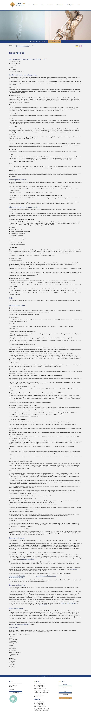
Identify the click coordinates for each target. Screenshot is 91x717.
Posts (79, 5)
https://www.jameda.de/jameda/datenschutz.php (20, 624)
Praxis (34, 5)
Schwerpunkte (59, 5)
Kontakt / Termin (70, 5)
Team (42, 5)
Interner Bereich (65, 694)
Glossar (65, 691)
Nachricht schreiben (16, 692)
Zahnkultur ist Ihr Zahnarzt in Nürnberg (22, 45)
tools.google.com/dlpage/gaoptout (27, 559)
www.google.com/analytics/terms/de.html (17, 575)
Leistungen (49, 5)
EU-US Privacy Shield (73, 569)
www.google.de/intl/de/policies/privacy (16, 577)
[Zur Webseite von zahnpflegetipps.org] (13, 699)
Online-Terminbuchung (55, 41)
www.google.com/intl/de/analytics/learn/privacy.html (46, 575)
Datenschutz (65, 688)
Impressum (65, 684)
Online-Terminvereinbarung (65, 698)
